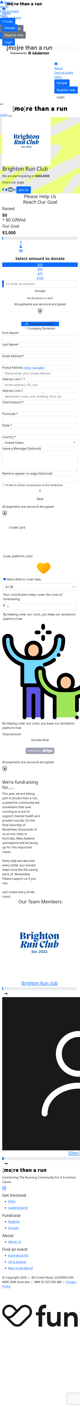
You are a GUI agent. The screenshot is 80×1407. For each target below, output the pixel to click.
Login (8, 42)
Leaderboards (18, 1208)
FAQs (5, 22)
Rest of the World (20, 1268)
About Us (14, 1242)
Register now (14, 35)
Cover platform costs (18, 556)
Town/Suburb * (13, 402)
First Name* (10, 333)
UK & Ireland (17, 1262)
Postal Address (23, 367)
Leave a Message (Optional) (21, 448)
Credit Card (17, 527)
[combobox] (40, 442)
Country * (9, 437)
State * (7, 425)
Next (40, 499)
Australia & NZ (18, 1255)
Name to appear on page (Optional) (27, 473)
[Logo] (23, 4)
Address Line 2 (12, 391)
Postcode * (10, 414)
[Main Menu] (1, 104)
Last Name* (10, 344)
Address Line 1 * (13, 379)
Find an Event (11, 18)
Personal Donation (41, 324)
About (6, 13)
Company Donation (41, 328)
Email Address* (13, 356)
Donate (10, 28)
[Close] (10, 115)
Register (14, 1221)
